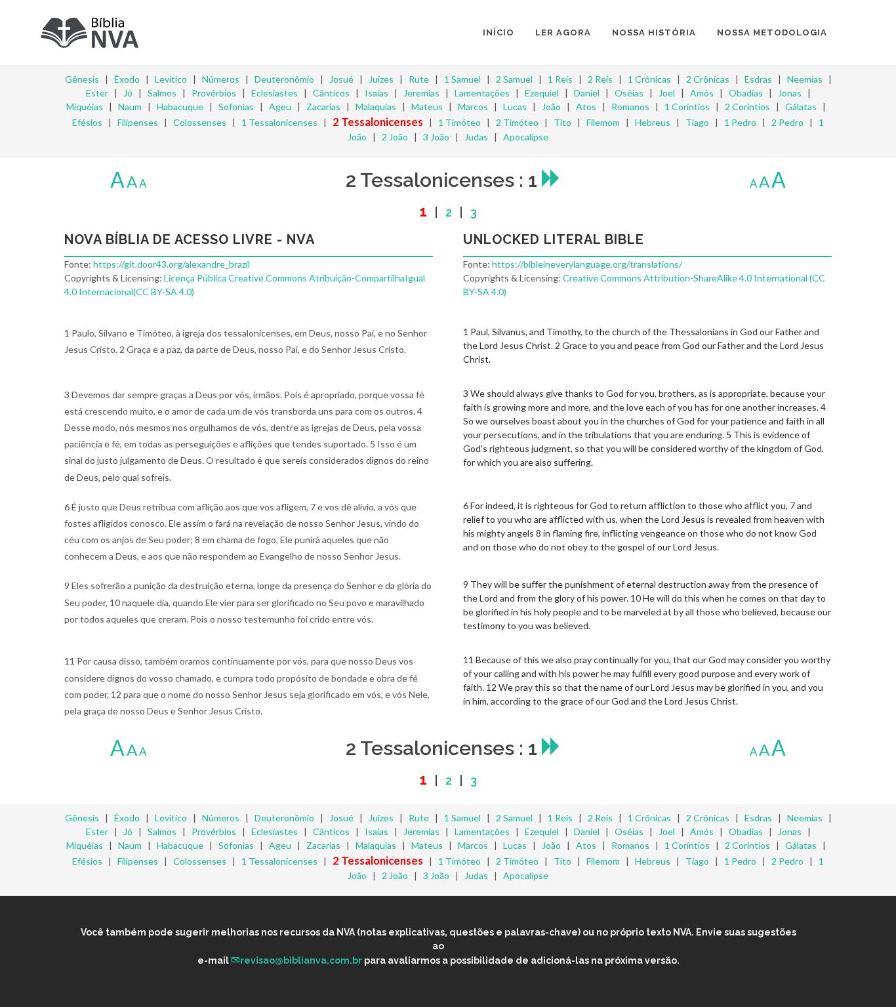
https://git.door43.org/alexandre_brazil (171, 264)
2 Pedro (787, 122)
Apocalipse (525, 136)
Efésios (87, 122)
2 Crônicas (707, 79)
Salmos (162, 92)
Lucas (515, 106)
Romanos (630, 106)
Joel (667, 92)
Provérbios (214, 92)
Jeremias (421, 92)
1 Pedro (740, 122)
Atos (586, 106)
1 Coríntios (687, 106)
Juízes (381, 79)
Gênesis (82, 79)
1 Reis (560, 79)
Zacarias (323, 106)
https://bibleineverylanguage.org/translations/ (587, 264)
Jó (127, 92)
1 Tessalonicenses (279, 122)
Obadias (746, 92)
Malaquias (376, 106)
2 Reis (600, 79)
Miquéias (84, 106)
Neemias (805, 79)
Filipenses (137, 122)
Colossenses (199, 122)
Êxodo (127, 79)
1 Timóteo (459, 122)
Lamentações (482, 92)
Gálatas (801, 106)
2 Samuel (514, 79)
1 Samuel (462, 79)
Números (220, 79)
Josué (341, 79)
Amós (702, 92)
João (551, 106)
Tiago (697, 122)
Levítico (171, 79)
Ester (97, 92)
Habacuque (180, 106)
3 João (436, 136)
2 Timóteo (517, 122)
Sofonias (236, 106)
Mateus (427, 106)
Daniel (587, 92)
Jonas (790, 92)
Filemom (603, 122)
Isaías (376, 92)
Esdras (758, 79)
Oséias (629, 92)
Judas (476, 136)
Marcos (473, 106)
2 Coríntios (747, 106)
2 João (395, 136)
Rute (419, 79)
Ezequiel (542, 92)
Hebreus (652, 122)
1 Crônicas (649, 79)
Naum (130, 106)
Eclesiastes (274, 92)
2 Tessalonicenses (378, 122)
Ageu (280, 106)
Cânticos (331, 92)
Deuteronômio (284, 79)
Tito (562, 122)
